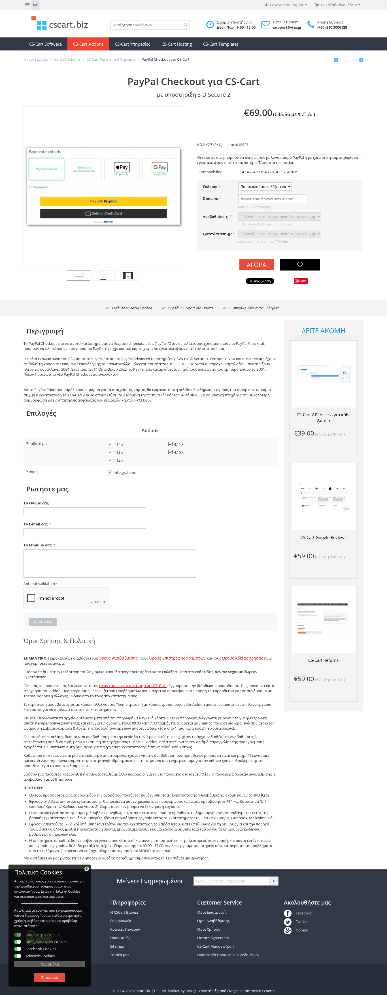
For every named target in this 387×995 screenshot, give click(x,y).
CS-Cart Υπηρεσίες (132, 44)
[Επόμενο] (361, 60)
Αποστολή (43, 621)
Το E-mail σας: (36, 524)
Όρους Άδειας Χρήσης (242, 658)
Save (303, 281)
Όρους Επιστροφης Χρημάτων (178, 658)
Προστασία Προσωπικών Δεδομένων (228, 954)
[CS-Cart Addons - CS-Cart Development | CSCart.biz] (63, 22)
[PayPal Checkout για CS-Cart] (104, 187)
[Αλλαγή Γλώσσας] (27, 5)
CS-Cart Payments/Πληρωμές (111, 59)
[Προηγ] (336, 60)
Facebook (304, 913)
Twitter (301, 921)
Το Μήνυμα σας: (38, 545)
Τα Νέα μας (119, 954)
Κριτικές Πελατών (125, 929)
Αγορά (256, 264)
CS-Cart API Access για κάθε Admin (323, 417)
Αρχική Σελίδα (36, 59)
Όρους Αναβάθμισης (118, 658)
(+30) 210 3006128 (332, 27)
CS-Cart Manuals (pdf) (215, 946)
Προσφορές (120, 937)
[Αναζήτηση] (185, 25)
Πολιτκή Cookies (67, 891)
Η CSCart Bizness (124, 912)
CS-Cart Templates (221, 44)
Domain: (210, 198)
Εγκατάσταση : (217, 233)
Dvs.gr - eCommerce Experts (251, 990)
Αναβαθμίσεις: (216, 216)
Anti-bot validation (39, 583)
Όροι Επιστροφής (212, 912)
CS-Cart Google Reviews (323, 537)
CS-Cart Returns (323, 660)
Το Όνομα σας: (37, 503)
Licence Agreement (213, 937)
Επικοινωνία (120, 920)
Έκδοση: (210, 186)
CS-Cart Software (45, 44)
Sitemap (117, 946)
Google (301, 930)
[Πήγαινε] (273, 881)
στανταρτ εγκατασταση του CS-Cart (133, 685)
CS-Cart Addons (88, 44)
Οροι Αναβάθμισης (213, 920)
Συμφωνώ (49, 977)
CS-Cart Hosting (176, 44)
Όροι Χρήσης (208, 929)
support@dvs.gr (287, 27)
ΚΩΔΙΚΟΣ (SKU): (210, 144)
